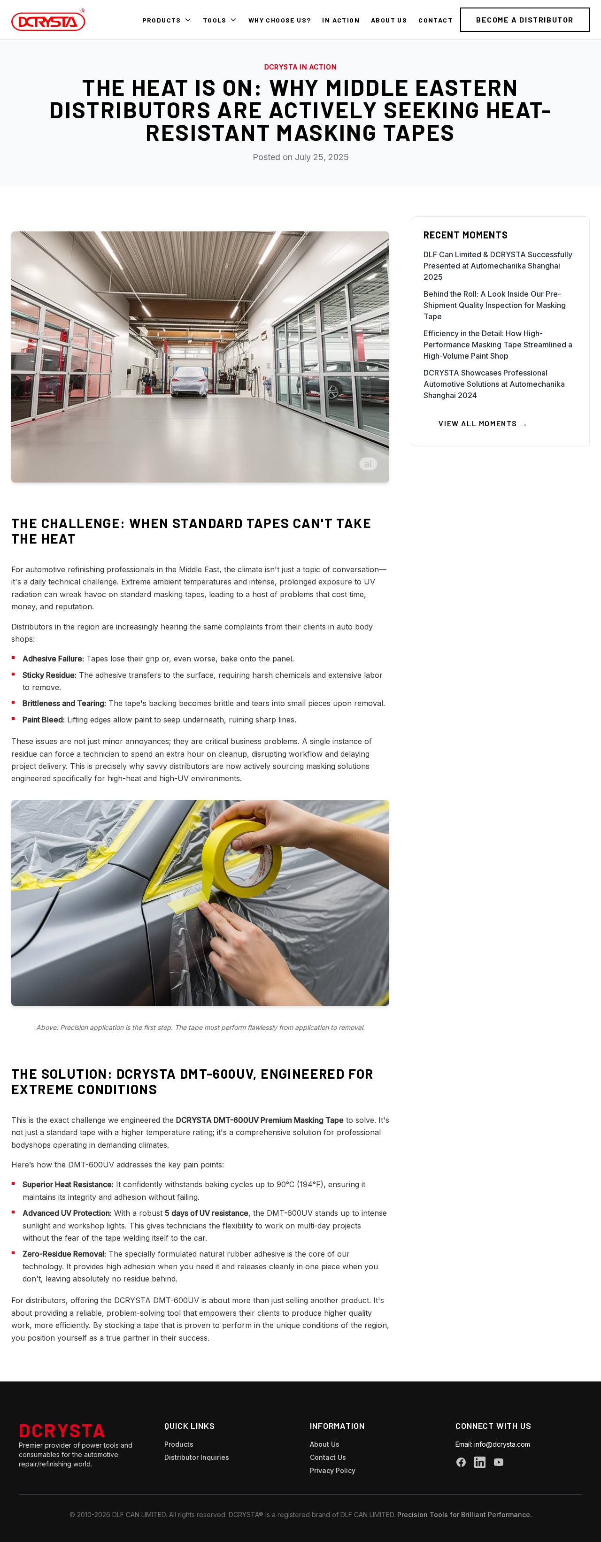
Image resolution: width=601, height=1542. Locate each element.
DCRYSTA (63, 1430)
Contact (435, 20)
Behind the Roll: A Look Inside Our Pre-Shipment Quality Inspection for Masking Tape (495, 305)
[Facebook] (461, 1462)
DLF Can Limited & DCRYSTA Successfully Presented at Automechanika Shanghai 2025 (498, 266)
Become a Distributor (525, 19)
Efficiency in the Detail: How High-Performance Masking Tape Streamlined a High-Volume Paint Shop (498, 345)
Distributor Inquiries (196, 1457)
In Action (341, 20)
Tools (215, 20)
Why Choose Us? (279, 20)
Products (161, 20)
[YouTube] (498, 1462)
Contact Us (328, 1457)
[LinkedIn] (479, 1462)
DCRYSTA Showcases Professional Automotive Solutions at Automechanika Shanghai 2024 (494, 384)
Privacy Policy (332, 1470)
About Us (389, 20)
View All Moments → (483, 423)
